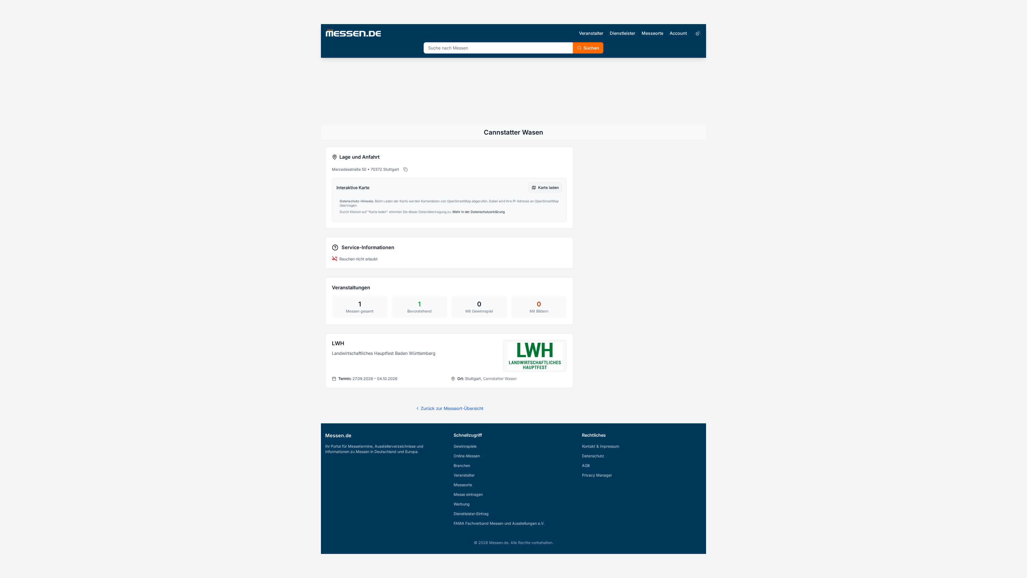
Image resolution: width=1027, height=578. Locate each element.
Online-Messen (467, 456)
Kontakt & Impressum (600, 446)
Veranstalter (591, 33)
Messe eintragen (468, 494)
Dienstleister (622, 33)
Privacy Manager (597, 475)
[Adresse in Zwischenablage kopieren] (405, 169)
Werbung (462, 504)
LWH (338, 343)
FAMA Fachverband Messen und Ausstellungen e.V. (499, 523)
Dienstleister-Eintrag (471, 513)
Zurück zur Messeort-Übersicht (452, 408)
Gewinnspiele (465, 446)
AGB (586, 465)
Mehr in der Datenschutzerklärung (479, 212)
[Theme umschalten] (697, 33)
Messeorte (652, 33)
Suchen (591, 48)
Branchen (462, 465)
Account (678, 33)
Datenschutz (593, 456)
